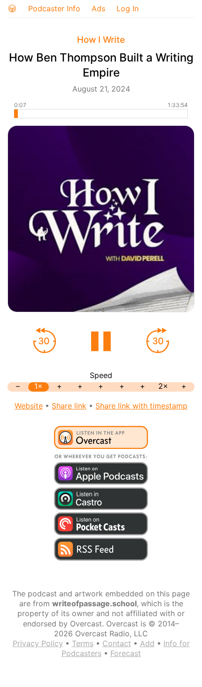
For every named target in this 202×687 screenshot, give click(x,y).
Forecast (125, 653)
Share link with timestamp (141, 405)
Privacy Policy (38, 643)
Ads (98, 8)
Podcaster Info (54, 8)
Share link (69, 405)
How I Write (101, 39)
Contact (116, 643)
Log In (128, 8)
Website (29, 405)
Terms (82, 643)
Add (147, 643)
